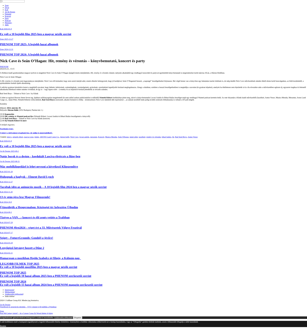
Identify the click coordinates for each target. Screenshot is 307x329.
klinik (37, 137)
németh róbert (18, 137)
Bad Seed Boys (181, 137)
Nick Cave (74, 137)
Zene (7, 5)
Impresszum (9, 290)
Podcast (8, 21)
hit (173, 137)
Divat (7, 8)
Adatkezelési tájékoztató (14, 294)
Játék (7, 25)
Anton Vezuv (193, 137)
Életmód (8, 14)
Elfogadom (77, 318)
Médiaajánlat (10, 292)
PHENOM (4, 67)
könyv (9, 137)
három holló (64, 137)
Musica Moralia (111, 137)
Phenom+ (8, 23)
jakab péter (134, 137)
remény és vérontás (153, 137)
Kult (6, 10)
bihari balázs (166, 137)
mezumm (93, 137)
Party (7, 18)
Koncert (8, 16)
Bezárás (3, 326)
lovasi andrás (84, 137)
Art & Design (10, 12)
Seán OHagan (123, 137)
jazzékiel (142, 137)
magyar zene (29, 137)
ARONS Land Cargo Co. (49, 137)
